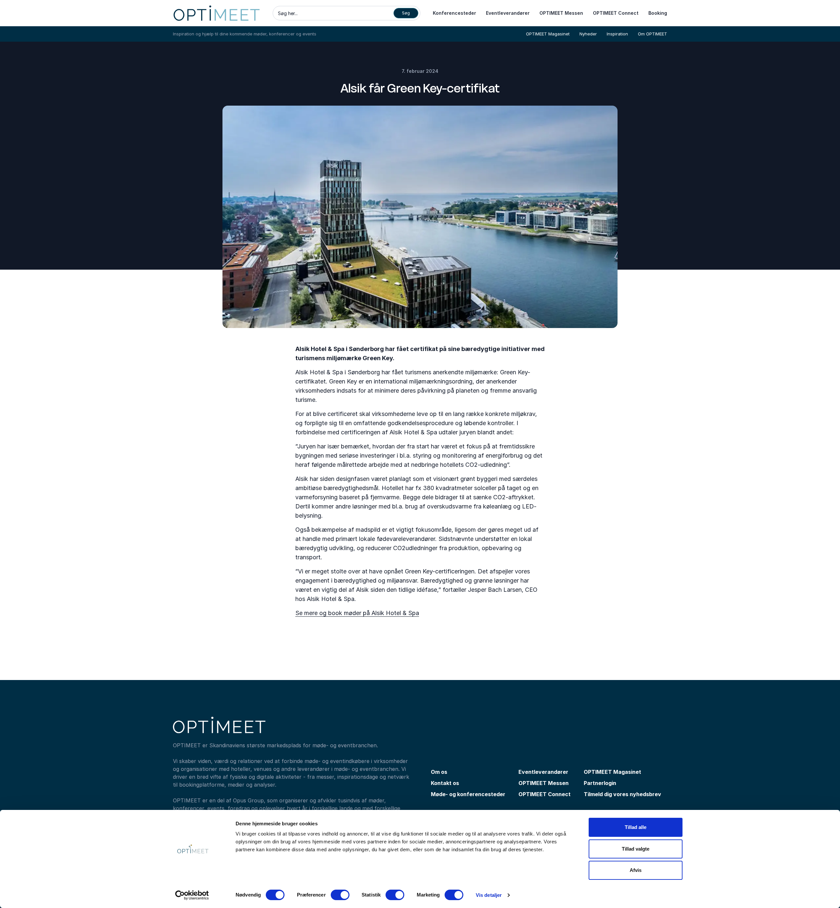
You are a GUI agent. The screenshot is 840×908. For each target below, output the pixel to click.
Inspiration (617, 33)
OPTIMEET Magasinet (548, 33)
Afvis (635, 870)
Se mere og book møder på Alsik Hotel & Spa (357, 612)
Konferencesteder (454, 13)
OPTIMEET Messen (561, 13)
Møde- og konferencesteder (468, 794)
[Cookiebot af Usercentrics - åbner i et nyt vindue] (192, 895)
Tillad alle (635, 827)
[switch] (340, 895)
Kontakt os (445, 783)
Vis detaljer (489, 895)
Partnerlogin (600, 783)
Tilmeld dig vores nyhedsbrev (622, 794)
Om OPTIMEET (652, 33)
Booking (657, 13)
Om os (439, 772)
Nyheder (588, 33)
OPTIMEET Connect (616, 13)
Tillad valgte (635, 849)
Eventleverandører (508, 13)
